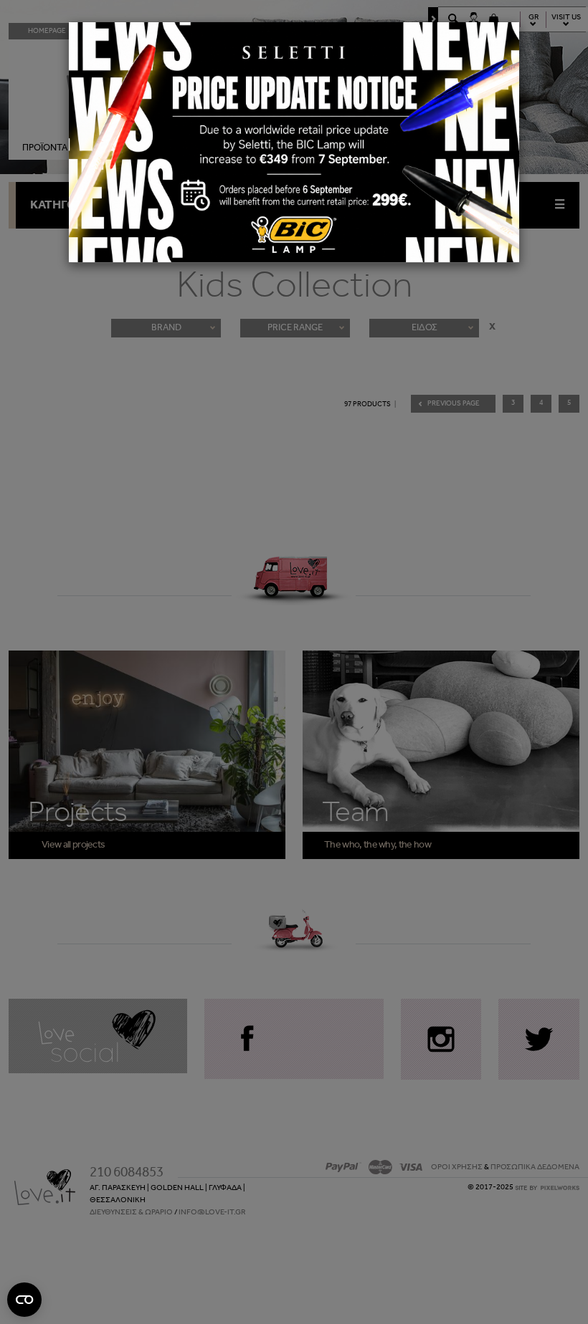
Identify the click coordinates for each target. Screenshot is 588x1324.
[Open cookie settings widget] (24, 1299)
